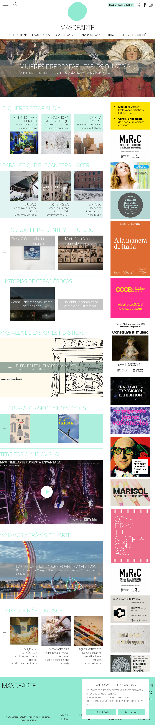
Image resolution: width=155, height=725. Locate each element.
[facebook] (145, 5)
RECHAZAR (101, 712)
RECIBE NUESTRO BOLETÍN (121, 4)
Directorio (64, 35)
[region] (115, 699)
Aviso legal (65, 717)
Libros (112, 35)
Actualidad (17, 35)
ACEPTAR (131, 712)
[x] (138, 5)
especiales (41, 35)
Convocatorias (90, 35)
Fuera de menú (133, 35)
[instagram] (151, 5)
